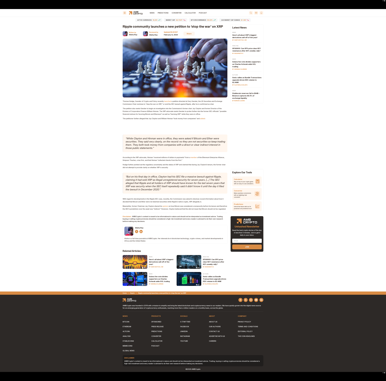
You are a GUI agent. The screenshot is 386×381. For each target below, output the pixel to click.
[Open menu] (125, 13)
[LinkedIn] (141, 231)
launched (167, 101)
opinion (165, 206)
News (152, 13)
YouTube (184, 341)
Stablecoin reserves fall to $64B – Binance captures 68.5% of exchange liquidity (246, 95)
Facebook (184, 327)
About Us (213, 322)
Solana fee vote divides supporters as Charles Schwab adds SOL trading (159, 279)
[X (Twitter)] (136, 231)
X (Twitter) (185, 322)
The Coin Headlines (246, 336)
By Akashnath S (208, 267)
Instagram (185, 336)
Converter (176, 13)
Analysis (206, 257)
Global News (128, 351)
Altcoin (205, 274)
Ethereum (127, 327)
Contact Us (214, 331)
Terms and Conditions (248, 327)
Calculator (190, 13)
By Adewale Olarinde (156, 284)
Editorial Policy (245, 331)
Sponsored (156, 322)
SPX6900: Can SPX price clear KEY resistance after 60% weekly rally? (213, 261)
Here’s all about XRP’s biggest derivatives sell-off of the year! (244, 36)
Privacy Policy (244, 322)
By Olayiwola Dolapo (210, 284)
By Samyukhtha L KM (156, 267)
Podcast (203, 13)
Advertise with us (217, 336)
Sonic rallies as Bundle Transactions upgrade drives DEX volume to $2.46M (214, 279)
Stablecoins (128, 341)
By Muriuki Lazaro (238, 100)
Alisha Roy (133, 35)
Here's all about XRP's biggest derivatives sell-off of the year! (161, 261)
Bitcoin (126, 322)
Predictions (163, 13)
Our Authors (215, 327)
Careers (212, 341)
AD (383, 0)
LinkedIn (184, 331)
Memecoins (127, 346)
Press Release (157, 327)
